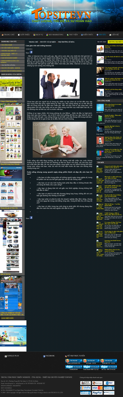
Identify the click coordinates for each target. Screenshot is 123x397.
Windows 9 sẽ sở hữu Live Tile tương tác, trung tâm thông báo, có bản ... (113, 151)
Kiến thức (88, 35)
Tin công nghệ (6, 45)
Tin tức (102, 35)
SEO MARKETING (55, 35)
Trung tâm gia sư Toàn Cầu (9, 208)
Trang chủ (9, 35)
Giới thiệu (25, 35)
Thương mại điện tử (8, 50)
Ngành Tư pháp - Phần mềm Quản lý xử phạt (113, 116)
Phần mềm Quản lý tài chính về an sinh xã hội (113, 105)
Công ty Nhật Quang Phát (9, 101)
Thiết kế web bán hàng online (113, 89)
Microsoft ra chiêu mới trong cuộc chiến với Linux (113, 177)
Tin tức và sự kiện (48, 42)
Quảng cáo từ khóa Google (11, 71)
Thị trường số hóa (8, 65)
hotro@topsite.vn (10, 383)
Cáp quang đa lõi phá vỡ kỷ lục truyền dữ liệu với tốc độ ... (114, 68)
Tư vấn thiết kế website (10, 48)
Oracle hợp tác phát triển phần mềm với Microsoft (114, 232)
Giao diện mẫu (7, 318)
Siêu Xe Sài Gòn (6, 274)
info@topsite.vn (20, 383)
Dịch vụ (39, 35)
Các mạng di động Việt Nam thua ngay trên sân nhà (113, 223)
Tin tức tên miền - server (10, 68)
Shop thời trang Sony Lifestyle (10, 164)
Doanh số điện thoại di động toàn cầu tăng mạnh (113, 195)
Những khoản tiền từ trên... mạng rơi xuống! (113, 250)
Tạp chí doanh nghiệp (9, 58)
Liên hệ (115, 35)
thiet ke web (47, 392)
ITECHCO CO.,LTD (57, 392)
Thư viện (73, 35)
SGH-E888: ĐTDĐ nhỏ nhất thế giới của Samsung (113, 186)
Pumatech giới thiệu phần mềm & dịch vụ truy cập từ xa (114, 166)
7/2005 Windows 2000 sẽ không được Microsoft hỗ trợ (113, 213)
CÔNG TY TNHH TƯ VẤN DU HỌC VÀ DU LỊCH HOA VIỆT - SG (12, 314)
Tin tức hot (101, 42)
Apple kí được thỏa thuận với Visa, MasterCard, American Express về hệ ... (113, 138)
